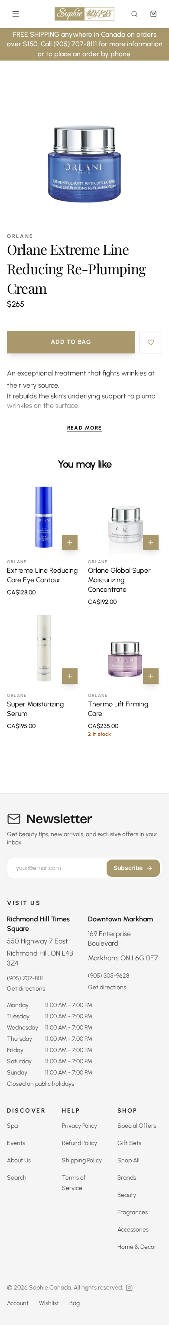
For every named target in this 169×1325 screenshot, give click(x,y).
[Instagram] (129, 1287)
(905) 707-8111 (25, 978)
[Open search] (134, 13)
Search (16, 1177)
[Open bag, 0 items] (153, 13)
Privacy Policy (79, 1125)
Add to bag (71, 342)
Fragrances (132, 1212)
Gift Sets (129, 1143)
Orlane (20, 236)
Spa (12, 1125)
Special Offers (136, 1125)
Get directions (26, 988)
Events (16, 1143)
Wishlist (49, 1303)
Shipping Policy (82, 1160)
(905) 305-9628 (108, 975)
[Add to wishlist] (151, 342)
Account (18, 1303)
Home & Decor (136, 1247)
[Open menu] (15, 13)
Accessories (133, 1229)
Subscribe (128, 868)
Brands (126, 1177)
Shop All (128, 1160)
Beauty (126, 1195)
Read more (84, 428)
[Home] (84, 13)
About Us (19, 1160)
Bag (74, 1303)
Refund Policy (79, 1143)
